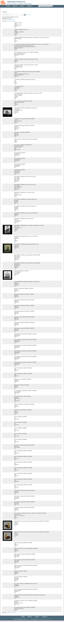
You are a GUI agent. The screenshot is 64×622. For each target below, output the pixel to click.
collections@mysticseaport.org (44, 619)
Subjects (29, 6)
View (15, 27)
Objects (14, 6)
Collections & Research (16, 2)
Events (22, 6)
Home (8, 6)
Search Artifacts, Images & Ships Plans (19, 4)
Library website (29, 619)
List (13, 19)
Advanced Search (48, 6)
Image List (10, 19)
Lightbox (6, 19)
